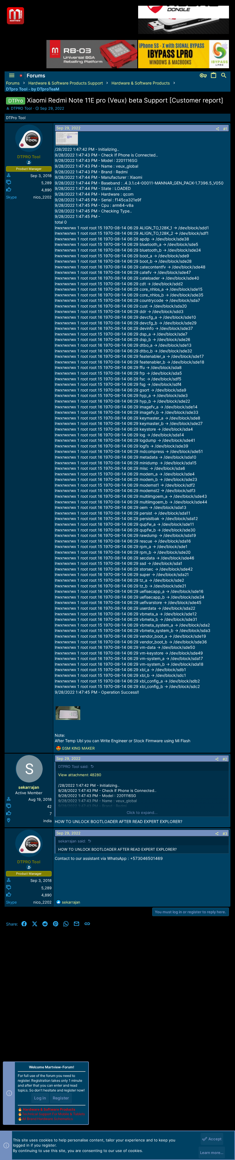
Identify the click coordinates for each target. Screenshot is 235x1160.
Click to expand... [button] (142, 812)
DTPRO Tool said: (73, 766)
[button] (11, 76)
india (47, 820)
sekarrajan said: (72, 841)
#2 (225, 759)
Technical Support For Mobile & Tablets (53, 1114)
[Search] (224, 75)
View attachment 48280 (79, 774)
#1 (225, 129)
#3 (225, 833)
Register (61, 1097)
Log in (40, 1097)
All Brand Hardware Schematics (47, 1119)
